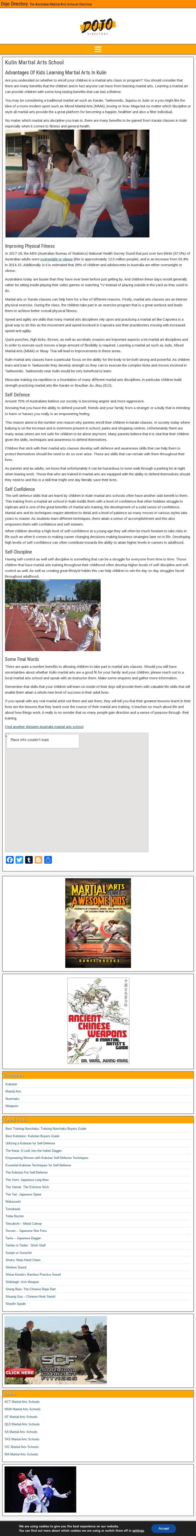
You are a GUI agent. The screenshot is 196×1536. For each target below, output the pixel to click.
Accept (163, 1528)
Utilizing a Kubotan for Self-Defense (30, 1143)
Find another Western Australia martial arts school (44, 727)
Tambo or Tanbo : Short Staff (25, 1245)
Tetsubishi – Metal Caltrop (23, 1223)
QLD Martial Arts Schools (22, 1424)
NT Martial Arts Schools (21, 1417)
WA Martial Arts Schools (21, 1454)
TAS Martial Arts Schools (22, 1439)
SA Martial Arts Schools (21, 1432)
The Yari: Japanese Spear (23, 1194)
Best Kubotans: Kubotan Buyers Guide (32, 1136)
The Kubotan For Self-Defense (26, 1172)
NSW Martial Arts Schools (23, 1409)
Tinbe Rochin (14, 1216)
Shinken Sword (15, 1267)
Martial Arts (13, 1091)
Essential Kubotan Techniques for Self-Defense (38, 1165)
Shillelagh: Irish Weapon (22, 1282)
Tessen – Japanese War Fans (26, 1231)
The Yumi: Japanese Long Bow (27, 1180)
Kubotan (11, 1084)
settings (138, 1531)
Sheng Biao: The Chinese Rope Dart (30, 1289)
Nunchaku (12, 1099)
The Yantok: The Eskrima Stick (27, 1187)
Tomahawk (12, 1209)
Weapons (11, 1106)
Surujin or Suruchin (18, 1253)
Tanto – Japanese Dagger (23, 1238)
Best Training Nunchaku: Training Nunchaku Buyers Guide (45, 1128)
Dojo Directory (14, 4)
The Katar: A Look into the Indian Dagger (33, 1150)
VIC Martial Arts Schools (22, 1447)
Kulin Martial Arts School (34, 62)
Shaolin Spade (15, 1304)
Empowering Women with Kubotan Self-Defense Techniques (46, 1158)
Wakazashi (13, 1201)
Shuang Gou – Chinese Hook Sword (30, 1296)
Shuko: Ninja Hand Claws (23, 1260)
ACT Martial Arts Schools (22, 1402)
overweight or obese (56, 259)
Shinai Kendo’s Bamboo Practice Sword (33, 1274)
